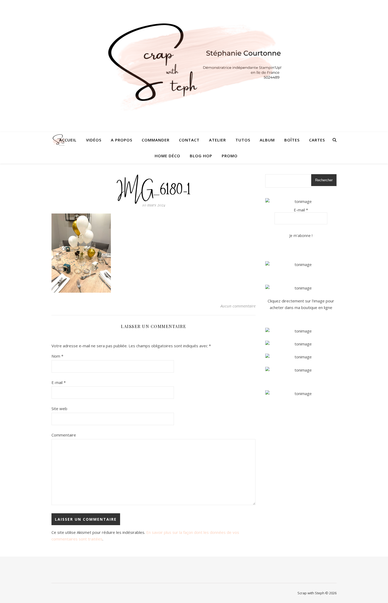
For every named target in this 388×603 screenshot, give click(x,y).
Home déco (167, 155)
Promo (230, 155)
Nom (57, 356)
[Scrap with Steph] (194, 66)
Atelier (217, 140)
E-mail (58, 382)
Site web (59, 408)
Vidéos (93, 140)
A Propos (121, 140)
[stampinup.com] (301, 264)
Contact (189, 140)
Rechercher (324, 180)
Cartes (317, 140)
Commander (155, 140)
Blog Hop (201, 155)
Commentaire (63, 435)
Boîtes (292, 140)
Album (267, 140)
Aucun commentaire (237, 305)
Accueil (68, 140)
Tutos (242, 140)
